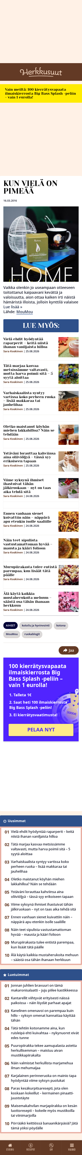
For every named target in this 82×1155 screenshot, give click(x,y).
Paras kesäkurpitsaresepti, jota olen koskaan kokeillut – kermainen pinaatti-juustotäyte (42, 1093)
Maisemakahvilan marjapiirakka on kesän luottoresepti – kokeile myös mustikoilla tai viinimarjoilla (44, 1110)
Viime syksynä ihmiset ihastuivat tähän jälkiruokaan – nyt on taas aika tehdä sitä (27, 486)
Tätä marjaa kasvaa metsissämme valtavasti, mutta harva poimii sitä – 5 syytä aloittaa (28, 372)
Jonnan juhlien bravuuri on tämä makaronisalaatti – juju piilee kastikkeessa (44, 988)
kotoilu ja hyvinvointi (36, 625)
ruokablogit (32, 634)
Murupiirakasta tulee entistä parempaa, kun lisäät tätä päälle (30, 571)
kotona (61, 625)
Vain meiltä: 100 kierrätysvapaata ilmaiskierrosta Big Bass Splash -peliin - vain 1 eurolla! (40, 93)
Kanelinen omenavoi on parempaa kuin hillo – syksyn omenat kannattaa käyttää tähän (43, 1015)
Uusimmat (17, 821)
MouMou (24, 311)
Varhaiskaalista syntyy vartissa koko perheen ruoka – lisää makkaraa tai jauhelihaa (29, 399)
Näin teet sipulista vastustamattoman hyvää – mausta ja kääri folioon (27, 544)
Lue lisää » (12, 306)
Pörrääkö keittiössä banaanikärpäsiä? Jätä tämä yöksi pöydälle (44, 1125)
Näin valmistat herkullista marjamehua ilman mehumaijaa (42, 1065)
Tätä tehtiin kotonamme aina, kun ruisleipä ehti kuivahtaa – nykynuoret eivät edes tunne (45, 1033)
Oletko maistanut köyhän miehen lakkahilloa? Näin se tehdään (28, 430)
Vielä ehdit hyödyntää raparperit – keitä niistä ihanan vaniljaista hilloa (25, 343)
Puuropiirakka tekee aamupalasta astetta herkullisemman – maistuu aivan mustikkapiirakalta (44, 1050)
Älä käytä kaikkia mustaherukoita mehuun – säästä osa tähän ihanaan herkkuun (27, 599)
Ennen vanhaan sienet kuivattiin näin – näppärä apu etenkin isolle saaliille (27, 517)
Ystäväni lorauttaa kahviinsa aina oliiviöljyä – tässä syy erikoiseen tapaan (29, 457)
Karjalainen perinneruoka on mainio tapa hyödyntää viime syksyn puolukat (43, 1078)
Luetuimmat (18, 974)
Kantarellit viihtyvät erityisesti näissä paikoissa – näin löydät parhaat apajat (41, 1000)
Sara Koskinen (13, 351)
